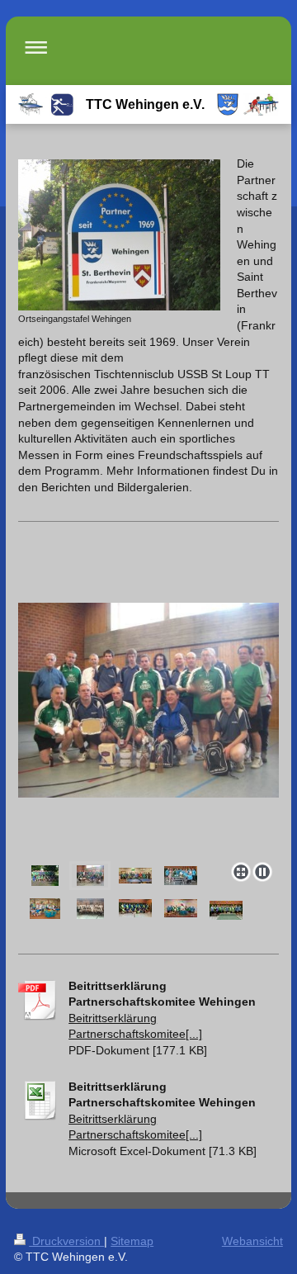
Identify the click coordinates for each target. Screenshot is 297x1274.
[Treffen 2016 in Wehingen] (90, 908)
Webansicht (252, 1241)
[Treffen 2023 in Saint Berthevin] (180, 908)
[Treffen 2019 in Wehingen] (135, 908)
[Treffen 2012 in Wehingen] (180, 875)
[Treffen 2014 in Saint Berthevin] (45, 908)
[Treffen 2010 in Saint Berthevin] (135, 875)
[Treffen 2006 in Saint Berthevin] (45, 875)
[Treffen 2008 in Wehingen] (148, 729)
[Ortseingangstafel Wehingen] (119, 234)
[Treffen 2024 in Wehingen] (226, 910)
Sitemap (132, 1241)
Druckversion (66, 1241)
